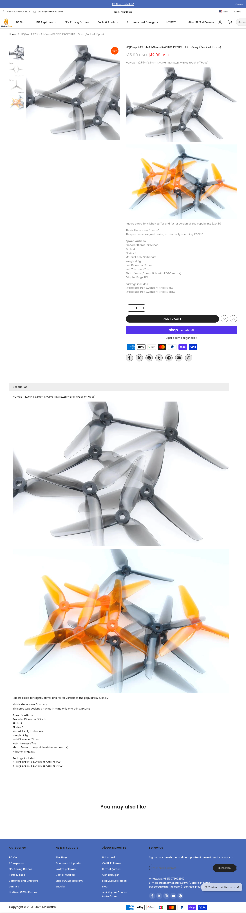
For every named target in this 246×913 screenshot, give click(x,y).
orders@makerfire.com (50, 11)
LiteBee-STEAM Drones (199, 22)
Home (13, 34)
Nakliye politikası (66, 869)
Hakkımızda (109, 857)
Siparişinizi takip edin (68, 863)
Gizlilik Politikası (111, 863)
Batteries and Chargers (142, 22)
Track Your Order (123, 11)
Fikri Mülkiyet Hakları (114, 881)
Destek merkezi (65, 875)
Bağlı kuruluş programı (69, 881)
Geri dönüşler (110, 875)
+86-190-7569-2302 (18, 11)
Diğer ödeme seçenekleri (181, 338)
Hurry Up (138, 4)
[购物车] (229, 22)
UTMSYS (171, 22)
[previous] (33, 92)
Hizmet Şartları (111, 869)
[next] (113, 92)
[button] (224, 318)
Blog (105, 886)
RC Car (20, 22)
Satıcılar (61, 886)
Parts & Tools (106, 22)
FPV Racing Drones (77, 22)
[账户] (220, 22)
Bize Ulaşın (62, 857)
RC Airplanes (44, 22)
